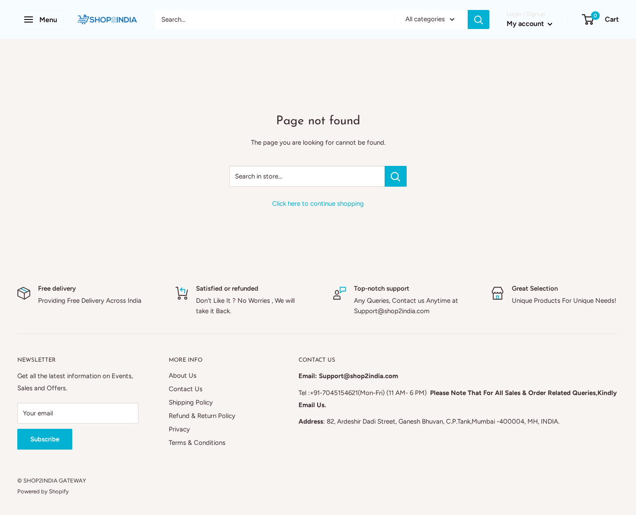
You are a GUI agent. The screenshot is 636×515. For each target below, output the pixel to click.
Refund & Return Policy (202, 416)
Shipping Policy (191, 402)
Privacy (179, 429)
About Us (182, 375)
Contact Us (185, 389)
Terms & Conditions (197, 443)
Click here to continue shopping (318, 203)
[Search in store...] (396, 176)
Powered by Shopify (43, 491)
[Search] (478, 19)
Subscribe (44, 439)
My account (526, 23)
